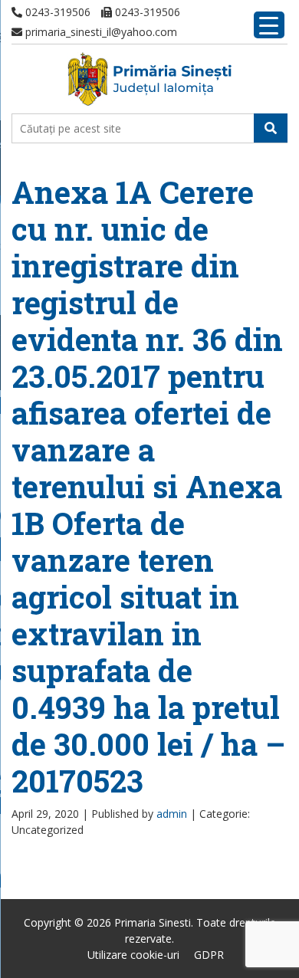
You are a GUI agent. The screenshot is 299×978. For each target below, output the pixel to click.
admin (171, 813)
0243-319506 (56, 12)
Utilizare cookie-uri (133, 954)
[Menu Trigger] (269, 24)
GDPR (209, 954)
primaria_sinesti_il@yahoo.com (99, 32)
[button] (271, 128)
